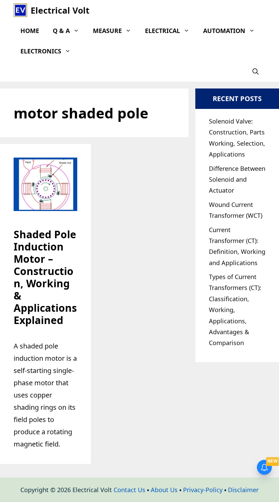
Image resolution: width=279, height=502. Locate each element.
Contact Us (129, 490)
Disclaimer (243, 490)
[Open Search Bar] (255, 71)
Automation (224, 31)
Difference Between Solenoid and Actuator (237, 179)
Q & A (61, 31)
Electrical (162, 31)
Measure (107, 31)
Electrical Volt (60, 10)
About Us (164, 490)
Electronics (40, 51)
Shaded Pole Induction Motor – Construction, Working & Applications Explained (45, 277)
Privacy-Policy (203, 490)
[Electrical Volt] (20, 10)
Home (29, 31)
